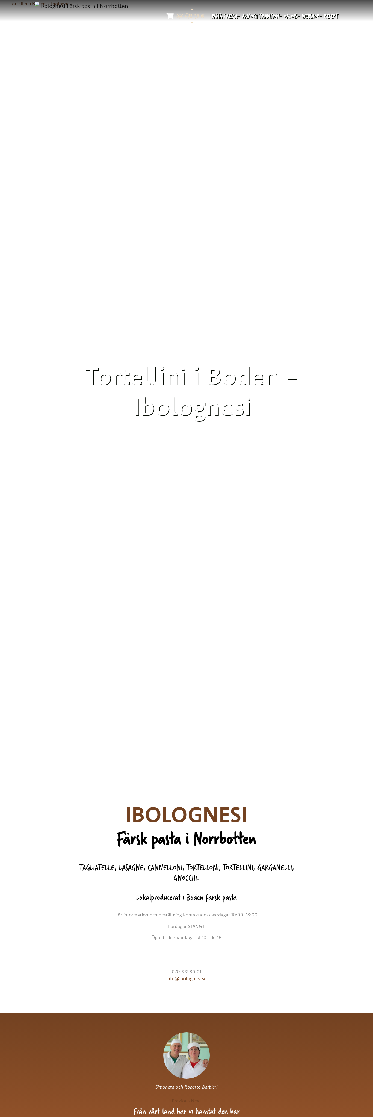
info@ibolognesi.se (186, 978)
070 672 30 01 (190, 16)
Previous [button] (181, 1100)
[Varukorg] (170, 16)
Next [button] (196, 1100)
